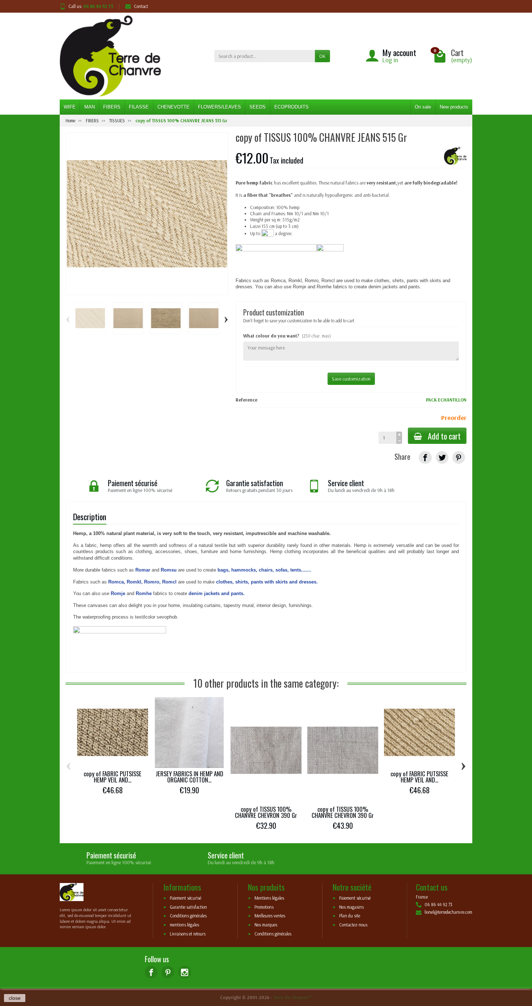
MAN (89, 107)
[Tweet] (442, 457)
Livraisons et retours (188, 934)
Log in (390, 60)
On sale (423, 107)
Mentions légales (269, 898)
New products (454, 107)
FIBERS (112, 107)
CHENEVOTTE (173, 107)
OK (322, 56)
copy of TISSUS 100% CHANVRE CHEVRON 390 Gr (266, 812)
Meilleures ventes (269, 916)
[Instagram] (184, 972)
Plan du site (349, 916)
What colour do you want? (287, 336)
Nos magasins (351, 907)
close (15, 998)
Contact (141, 6)
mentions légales (184, 925)
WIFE (70, 107)
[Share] (425, 457)
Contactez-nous (353, 925)
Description (89, 516)
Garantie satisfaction (188, 907)
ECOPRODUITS (291, 107)
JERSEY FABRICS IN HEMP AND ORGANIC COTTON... (189, 776)
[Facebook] (151, 972)
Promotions (264, 907)
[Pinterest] (458, 457)
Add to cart (444, 436)
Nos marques (265, 925)
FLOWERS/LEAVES (219, 107)
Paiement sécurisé (185, 898)
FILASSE (139, 107)
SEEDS (257, 107)
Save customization (351, 378)
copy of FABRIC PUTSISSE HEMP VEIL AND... (113, 776)
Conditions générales (188, 916)
